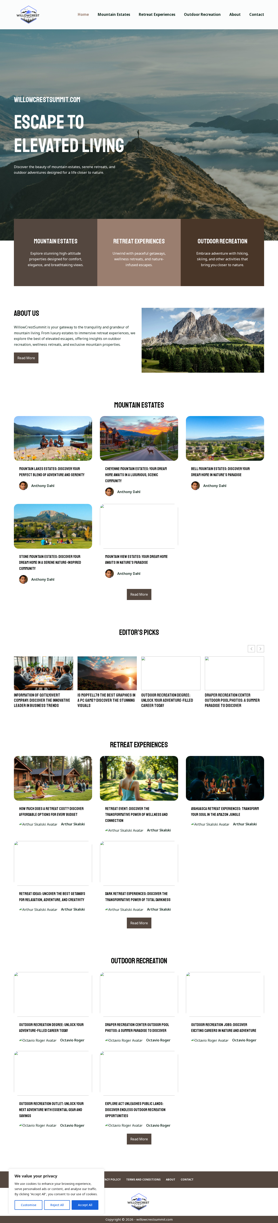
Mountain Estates (114, 14)
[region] (56, 1191)
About (235, 14)
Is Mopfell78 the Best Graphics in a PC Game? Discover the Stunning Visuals (43, 700)
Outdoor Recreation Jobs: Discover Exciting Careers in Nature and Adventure (229, 700)
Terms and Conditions (143, 1179)
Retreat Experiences (157, 14)
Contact (256, 14)
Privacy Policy (109, 1179)
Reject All (57, 1205)
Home (83, 14)
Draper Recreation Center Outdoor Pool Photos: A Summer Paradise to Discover (168, 700)
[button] (260, 648)
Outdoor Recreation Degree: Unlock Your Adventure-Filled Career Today (103, 700)
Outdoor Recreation (202, 14)
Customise (28, 1205)
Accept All (85, 1205)
